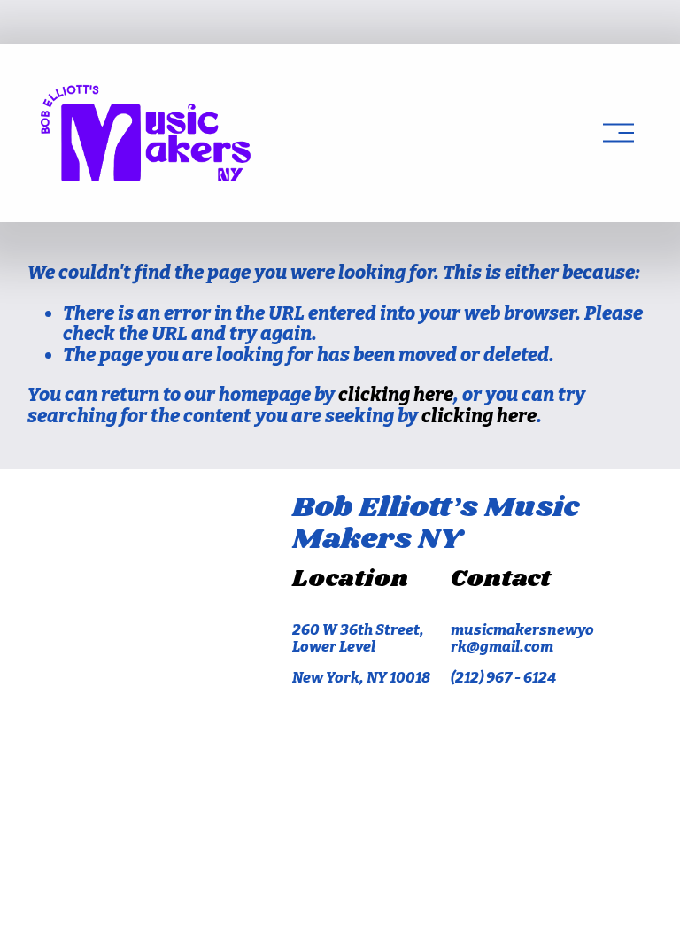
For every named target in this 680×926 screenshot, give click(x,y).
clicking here (395, 394)
